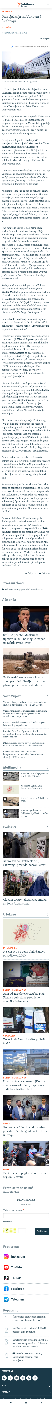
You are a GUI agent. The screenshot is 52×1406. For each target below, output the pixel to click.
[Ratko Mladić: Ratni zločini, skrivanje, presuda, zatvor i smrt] (26, 845)
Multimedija (12, 767)
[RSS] (28, 1378)
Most (6, 1169)
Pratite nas (42, 1231)
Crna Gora (9, 1036)
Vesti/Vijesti (12, 696)
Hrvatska (7, 11)
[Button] (45, 39)
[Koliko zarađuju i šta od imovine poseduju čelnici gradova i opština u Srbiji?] (26, 1107)
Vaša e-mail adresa (13, 1210)
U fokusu (9, 914)
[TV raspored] (34, 1378)
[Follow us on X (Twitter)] (10, 1378)
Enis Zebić (6, 28)
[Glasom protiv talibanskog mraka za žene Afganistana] (26, 883)
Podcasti (9, 827)
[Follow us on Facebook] (4, 1378)
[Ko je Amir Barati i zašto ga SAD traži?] (26, 1020)
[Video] (11, 1402)
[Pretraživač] (41, 1402)
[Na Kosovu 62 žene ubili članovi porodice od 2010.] (11, 789)
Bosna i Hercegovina (14, 990)
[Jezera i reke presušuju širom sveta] (11, 801)
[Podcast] (26, 1402)
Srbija (6, 1124)
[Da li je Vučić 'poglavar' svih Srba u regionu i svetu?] (26, 1153)
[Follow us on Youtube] (16, 1378)
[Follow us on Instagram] (22, 1378)
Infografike (10, 948)
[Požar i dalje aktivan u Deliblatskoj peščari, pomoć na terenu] (11, 813)
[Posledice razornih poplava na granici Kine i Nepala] (11, 776)
